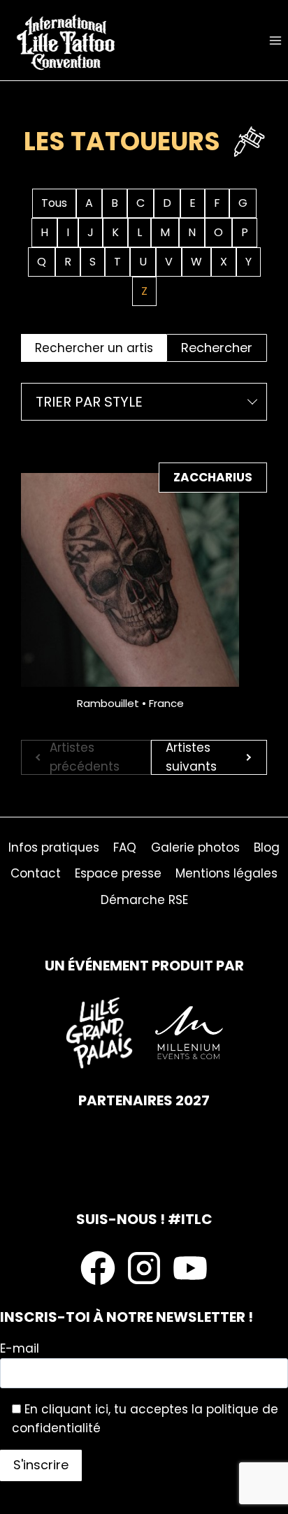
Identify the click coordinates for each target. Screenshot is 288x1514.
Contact (35, 873)
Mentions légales (226, 873)
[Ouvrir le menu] (275, 40)
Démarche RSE (144, 899)
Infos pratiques (53, 847)
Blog (267, 847)
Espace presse (118, 873)
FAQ (124, 847)
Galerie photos (195, 847)
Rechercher (216, 347)
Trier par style (89, 402)
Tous (54, 203)
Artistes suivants (191, 757)
